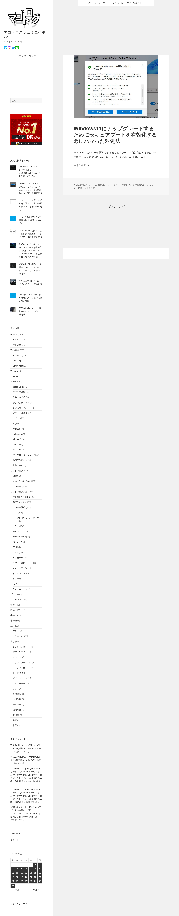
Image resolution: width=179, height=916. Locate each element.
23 (40, 877)
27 (26, 881)
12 (22, 873)
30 (40, 881)
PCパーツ (17, 542)
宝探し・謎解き (20, 413)
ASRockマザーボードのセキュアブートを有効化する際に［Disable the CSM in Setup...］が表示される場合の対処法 (30, 250)
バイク (13, 579)
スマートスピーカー (22, 563)
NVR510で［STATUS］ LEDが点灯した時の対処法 (30, 284)
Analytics (17, 345)
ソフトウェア (16, 471)
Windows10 (128, 184)
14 (31, 873)
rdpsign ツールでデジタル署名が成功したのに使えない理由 (30, 297)
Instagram (17, 434)
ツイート (14, 840)
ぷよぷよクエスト (21, 402)
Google (13, 334)
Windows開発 (19, 507)
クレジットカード (21, 668)
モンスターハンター (22, 408)
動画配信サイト (20, 460)
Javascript (17, 361)
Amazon (16, 429)
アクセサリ (18, 558)
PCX (15, 584)
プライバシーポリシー (20, 904)
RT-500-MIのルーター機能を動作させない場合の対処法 (30, 311)
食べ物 (16, 715)
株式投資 (17, 704)
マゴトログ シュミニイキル (24, 34)
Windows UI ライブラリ (28, 518)
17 (13, 877)
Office (15, 476)
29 (35, 881)
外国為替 (17, 699)
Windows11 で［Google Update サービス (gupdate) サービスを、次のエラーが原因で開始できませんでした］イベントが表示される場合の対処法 (26, 774)
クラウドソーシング (22, 662)
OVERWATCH (19, 392)
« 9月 (16, 890)
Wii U (15, 547)
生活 (12, 641)
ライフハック (19, 683)
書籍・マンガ (16, 615)
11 (17, 873)
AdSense (17, 340)
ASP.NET (17, 355)
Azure (15, 376)
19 (22, 877)
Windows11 (140, 184)
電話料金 (17, 710)
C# (16, 513)
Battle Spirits (18, 387)
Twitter (16, 444)
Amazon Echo (19, 537)
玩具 (12, 626)
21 (31, 877)
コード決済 (18, 673)
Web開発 (14, 350)
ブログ (13, 594)
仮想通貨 (17, 694)
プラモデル (18, 636)
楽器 (15, 725)
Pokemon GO (19, 397)
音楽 (12, 720)
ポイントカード (20, 678)
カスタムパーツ (20, 589)
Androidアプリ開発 (21, 497)
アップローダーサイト (23, 455)
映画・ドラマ (16, 610)
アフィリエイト (20, 652)
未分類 (13, 620)
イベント (17, 657)
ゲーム (13, 381)
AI (14, 423)
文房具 (13, 605)
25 (17, 881)
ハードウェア (16, 531)
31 (13, 885)
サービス (14, 418)
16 (40, 873)
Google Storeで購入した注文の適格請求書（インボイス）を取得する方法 (30, 234)
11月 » (36, 890)
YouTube (17, 450)
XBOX (15, 552)
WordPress (18, 600)
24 (13, 881)
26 (22, 881)
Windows (14, 371)
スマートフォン (20, 568)
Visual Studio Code (22, 481)
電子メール (18, 465)
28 (31, 881)
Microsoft (17, 439)
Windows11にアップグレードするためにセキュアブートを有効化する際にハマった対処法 (115, 135)
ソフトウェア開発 (18, 492)
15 (35, 873)
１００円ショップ (21, 647)
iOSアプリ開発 (20, 502)
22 (35, 877)
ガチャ (16, 631)
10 (13, 873)
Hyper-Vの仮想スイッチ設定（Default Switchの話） (30, 220)
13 (26, 873)
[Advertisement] (26, 78)
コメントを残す (87, 187)
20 (26, 877)
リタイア (17, 689)
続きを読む (82, 165)
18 (17, 877)
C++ (17, 526)
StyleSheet (18, 366)
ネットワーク (19, 573)
